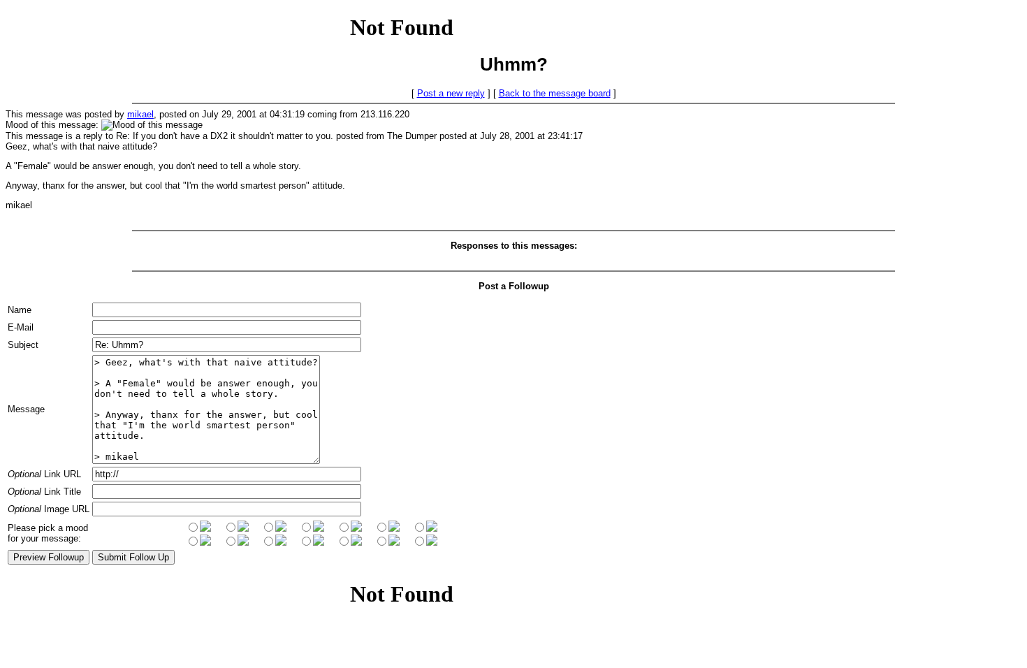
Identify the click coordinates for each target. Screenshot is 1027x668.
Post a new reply (451, 93)
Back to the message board (555, 93)
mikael (140, 114)
